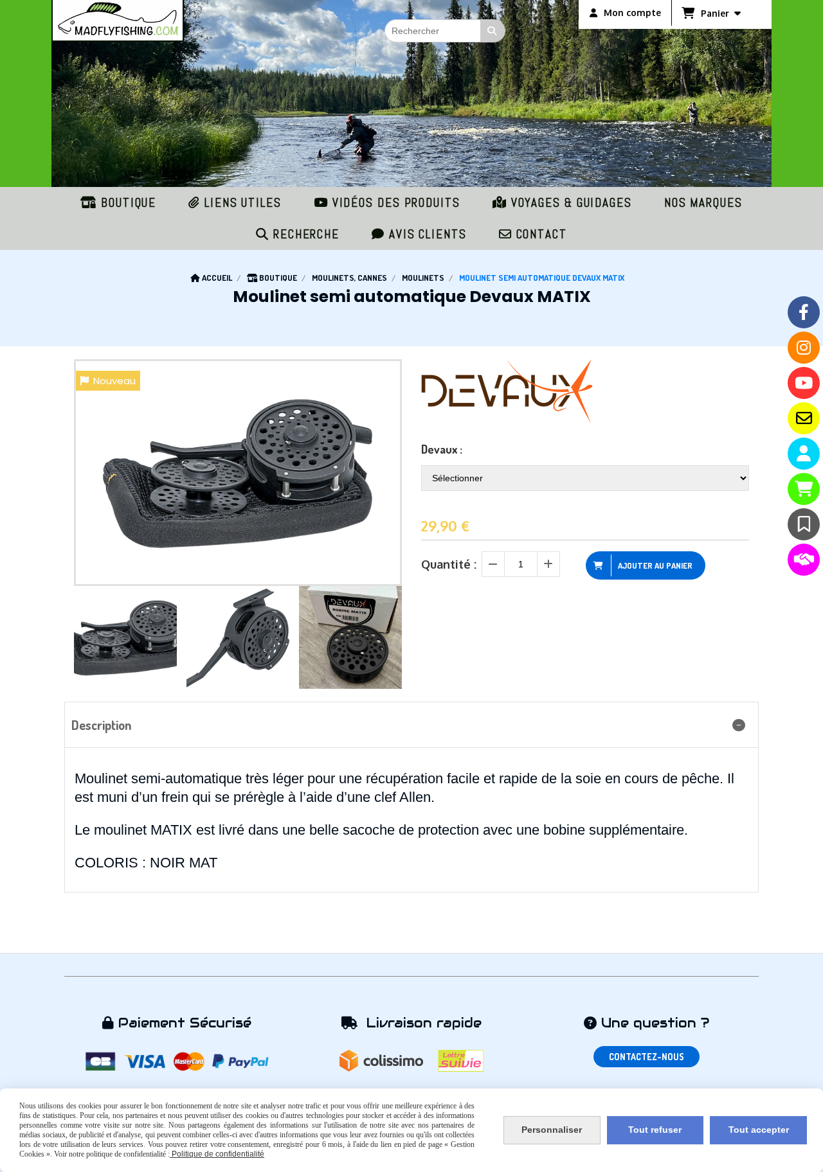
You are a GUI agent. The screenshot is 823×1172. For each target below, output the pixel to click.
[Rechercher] (493, 30)
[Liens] (804, 560)
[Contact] (804, 418)
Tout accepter (758, 1129)
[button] (383, 637)
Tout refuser (655, 1129)
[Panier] (804, 489)
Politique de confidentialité (217, 1154)
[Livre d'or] (804, 524)
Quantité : (448, 564)
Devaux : (441, 449)
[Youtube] (804, 383)
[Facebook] (804, 312)
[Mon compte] (804, 454)
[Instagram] (804, 348)
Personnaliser (551, 1129)
